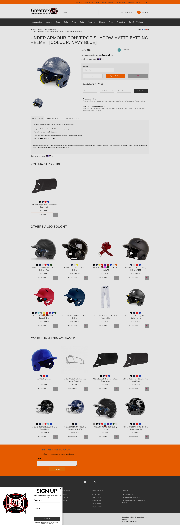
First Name (38, 500)
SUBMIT (47, 519)
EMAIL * (37, 509)
